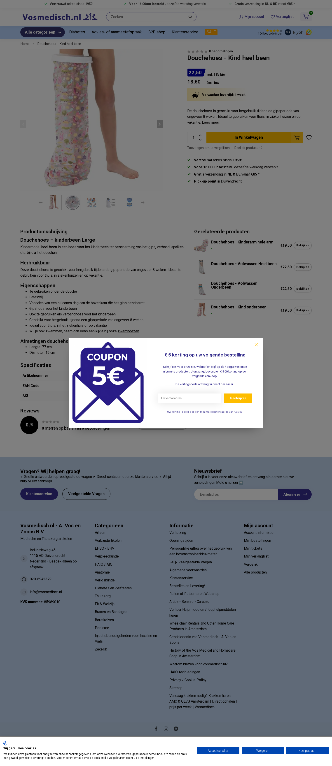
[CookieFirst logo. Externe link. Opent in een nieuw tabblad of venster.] (5, 743)
